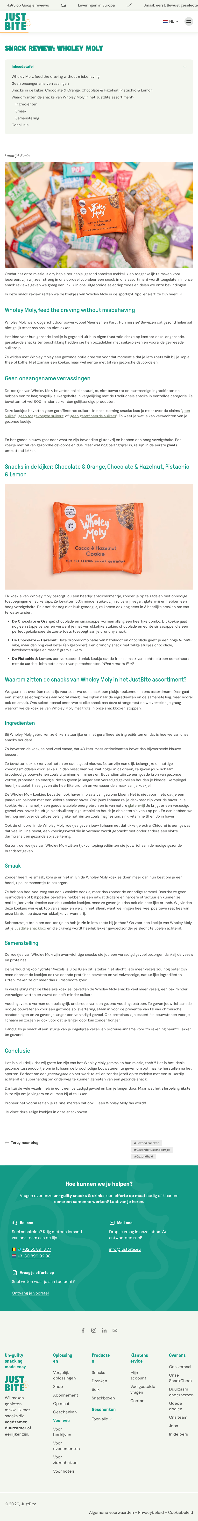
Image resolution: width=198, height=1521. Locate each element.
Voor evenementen (65, 1446)
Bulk (95, 1389)
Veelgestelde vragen (142, 1389)
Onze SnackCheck (180, 1378)
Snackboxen (103, 1398)
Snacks (98, 1372)
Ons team (178, 1417)
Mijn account (138, 1375)
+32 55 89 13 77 (36, 1249)
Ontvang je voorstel (30, 1293)
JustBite (28, 1504)
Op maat (61, 1403)
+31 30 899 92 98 (34, 1256)
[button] (171, 21)
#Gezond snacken (146, 1143)
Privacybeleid (151, 1512)
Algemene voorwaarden (111, 1512)
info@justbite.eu (125, 1249)
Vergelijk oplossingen (64, 1375)
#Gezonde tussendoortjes (152, 1150)
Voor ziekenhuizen (65, 1460)
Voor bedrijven (62, 1431)
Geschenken (65, 1412)
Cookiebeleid (180, 1512)
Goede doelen (175, 1406)
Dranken (99, 1381)
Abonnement (65, 1395)
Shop (58, 1386)
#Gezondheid (143, 1156)
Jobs (173, 1425)
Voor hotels (64, 1471)
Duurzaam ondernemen (181, 1392)
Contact (138, 1400)
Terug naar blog (24, 1142)
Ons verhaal (180, 1367)
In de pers (178, 1434)
